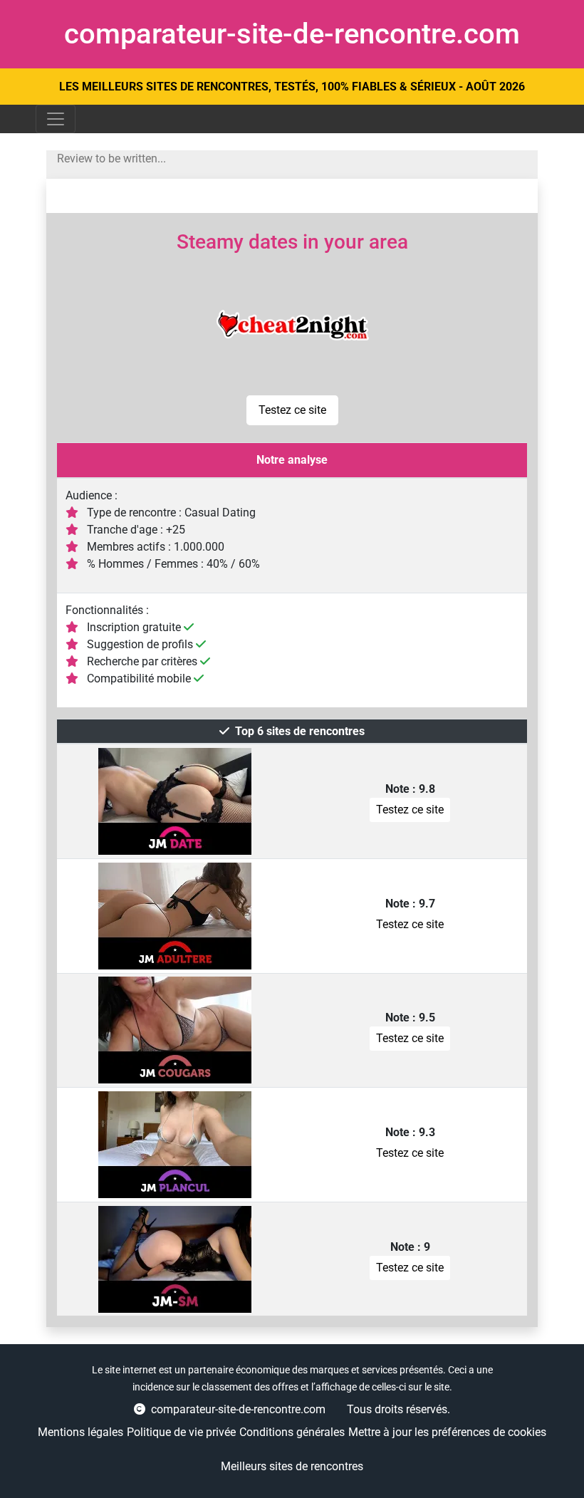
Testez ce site (292, 410)
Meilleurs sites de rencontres (292, 1466)
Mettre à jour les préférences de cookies (447, 1432)
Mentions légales (80, 1432)
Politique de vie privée (181, 1432)
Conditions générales (292, 1432)
